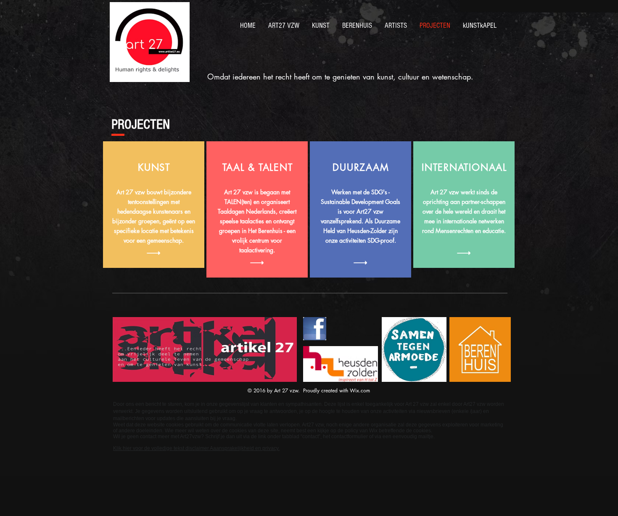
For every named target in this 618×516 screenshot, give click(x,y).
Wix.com (360, 390)
